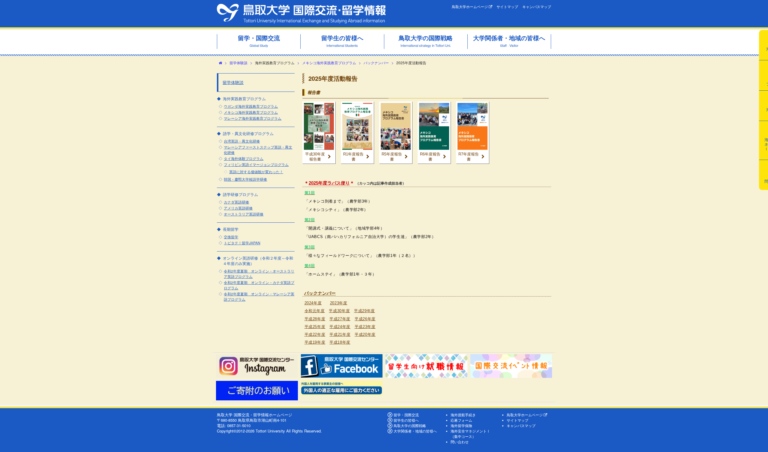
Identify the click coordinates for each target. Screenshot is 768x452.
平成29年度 (364, 311)
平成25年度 (315, 326)
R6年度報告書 (430, 157)
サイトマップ (507, 6)
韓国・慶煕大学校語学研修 (245, 179)
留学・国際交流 (406, 414)
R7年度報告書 (468, 157)
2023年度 (338, 303)
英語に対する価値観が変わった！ (256, 171)
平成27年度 (339, 319)
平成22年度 (315, 334)
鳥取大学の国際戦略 (410, 425)
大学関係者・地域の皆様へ (415, 431)
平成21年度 (339, 334)
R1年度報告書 (353, 157)
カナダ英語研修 (236, 202)
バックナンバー (376, 62)
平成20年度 (365, 334)
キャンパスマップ (536, 6)
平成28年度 (315, 319)
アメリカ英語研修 (238, 208)
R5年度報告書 (392, 157)
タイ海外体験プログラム (243, 158)
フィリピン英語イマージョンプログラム (256, 164)
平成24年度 (339, 326)
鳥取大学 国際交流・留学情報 (301, 13)
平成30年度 (339, 311)
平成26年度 (365, 319)
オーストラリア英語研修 (243, 214)
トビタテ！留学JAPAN (242, 242)
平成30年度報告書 (315, 157)
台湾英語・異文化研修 (242, 141)
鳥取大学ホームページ (470, 6)
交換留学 (231, 236)
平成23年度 (365, 326)
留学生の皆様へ (406, 420)
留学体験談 (239, 62)
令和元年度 (314, 311)
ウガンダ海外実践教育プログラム (251, 106)
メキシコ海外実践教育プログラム (329, 62)
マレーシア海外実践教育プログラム (252, 118)
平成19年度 (315, 342)
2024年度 (313, 303)
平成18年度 (339, 342)
